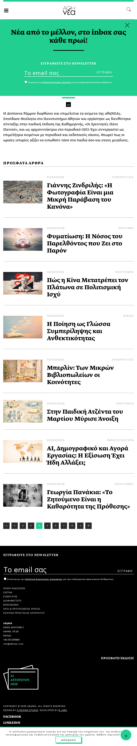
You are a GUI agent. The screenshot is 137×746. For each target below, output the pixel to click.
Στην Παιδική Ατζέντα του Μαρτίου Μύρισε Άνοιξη (85, 415)
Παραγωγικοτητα (120, 440)
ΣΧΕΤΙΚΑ (7, 592)
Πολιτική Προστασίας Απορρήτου (43, 579)
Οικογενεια (125, 403)
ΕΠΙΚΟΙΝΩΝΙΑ (11, 604)
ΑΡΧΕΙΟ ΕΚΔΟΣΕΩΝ (14, 588)
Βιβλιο (128, 315)
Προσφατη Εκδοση (117, 658)
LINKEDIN (11, 723)
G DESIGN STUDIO (27, 710)
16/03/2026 (55, 272)
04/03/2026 (56, 403)
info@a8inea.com (13, 643)
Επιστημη (126, 228)
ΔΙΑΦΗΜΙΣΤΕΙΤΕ (12, 600)
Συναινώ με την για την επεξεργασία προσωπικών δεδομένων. (60, 579)
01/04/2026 (55, 177)
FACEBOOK (12, 716)
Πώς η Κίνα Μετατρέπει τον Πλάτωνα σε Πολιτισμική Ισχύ (87, 287)
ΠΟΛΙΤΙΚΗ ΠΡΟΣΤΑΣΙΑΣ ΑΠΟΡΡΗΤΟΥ (24, 612)
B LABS (63, 710)
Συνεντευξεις (123, 177)
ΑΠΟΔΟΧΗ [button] (68, 740)
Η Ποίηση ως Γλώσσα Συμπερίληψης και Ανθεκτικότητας (78, 331)
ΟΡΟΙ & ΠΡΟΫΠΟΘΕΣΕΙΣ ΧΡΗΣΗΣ (21, 608)
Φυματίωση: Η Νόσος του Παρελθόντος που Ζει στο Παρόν (85, 243)
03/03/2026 (56, 440)
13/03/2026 (55, 359)
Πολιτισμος (124, 272)
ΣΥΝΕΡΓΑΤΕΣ (10, 596)
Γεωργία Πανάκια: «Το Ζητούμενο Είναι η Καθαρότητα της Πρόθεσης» (88, 499)
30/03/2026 (56, 228)
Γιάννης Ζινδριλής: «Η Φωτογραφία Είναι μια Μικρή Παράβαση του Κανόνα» (80, 196)
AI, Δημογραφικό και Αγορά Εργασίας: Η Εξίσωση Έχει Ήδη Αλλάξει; (87, 455)
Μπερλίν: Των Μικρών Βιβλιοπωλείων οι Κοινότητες (80, 375)
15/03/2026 (55, 315)
